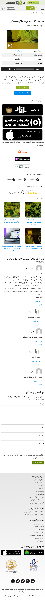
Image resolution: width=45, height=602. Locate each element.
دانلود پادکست (22, 88)
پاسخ (40, 304)
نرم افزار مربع (40, 494)
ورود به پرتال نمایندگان (37, 497)
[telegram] (18, 581)
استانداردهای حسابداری (37, 535)
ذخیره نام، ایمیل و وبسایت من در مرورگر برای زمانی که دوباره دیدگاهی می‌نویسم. (23, 456)
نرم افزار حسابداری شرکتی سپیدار (34, 512)
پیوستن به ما (40, 491)
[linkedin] (32, 581)
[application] (22, 69)
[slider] (5, 69)
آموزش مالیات (17, 51)
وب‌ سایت (41, 443)
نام (42, 427)
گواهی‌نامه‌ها (40, 485)
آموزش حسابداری (38, 532)
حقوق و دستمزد (39, 538)
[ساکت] (10, 69)
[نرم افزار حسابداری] (8, 8)
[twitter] (28, 581)
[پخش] (41, 69)
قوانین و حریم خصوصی (37, 503)
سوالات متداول (39, 483)
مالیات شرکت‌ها (39, 529)
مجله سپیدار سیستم (38, 524)
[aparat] (13, 581)
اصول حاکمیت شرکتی (37, 500)
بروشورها (41, 488)
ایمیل (41, 435)
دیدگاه (41, 404)
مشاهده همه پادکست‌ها (22, 93)
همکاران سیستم (39, 480)
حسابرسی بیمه (39, 526)
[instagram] (23, 581)
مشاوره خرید (30, 8)
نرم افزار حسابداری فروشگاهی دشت (33, 514)
